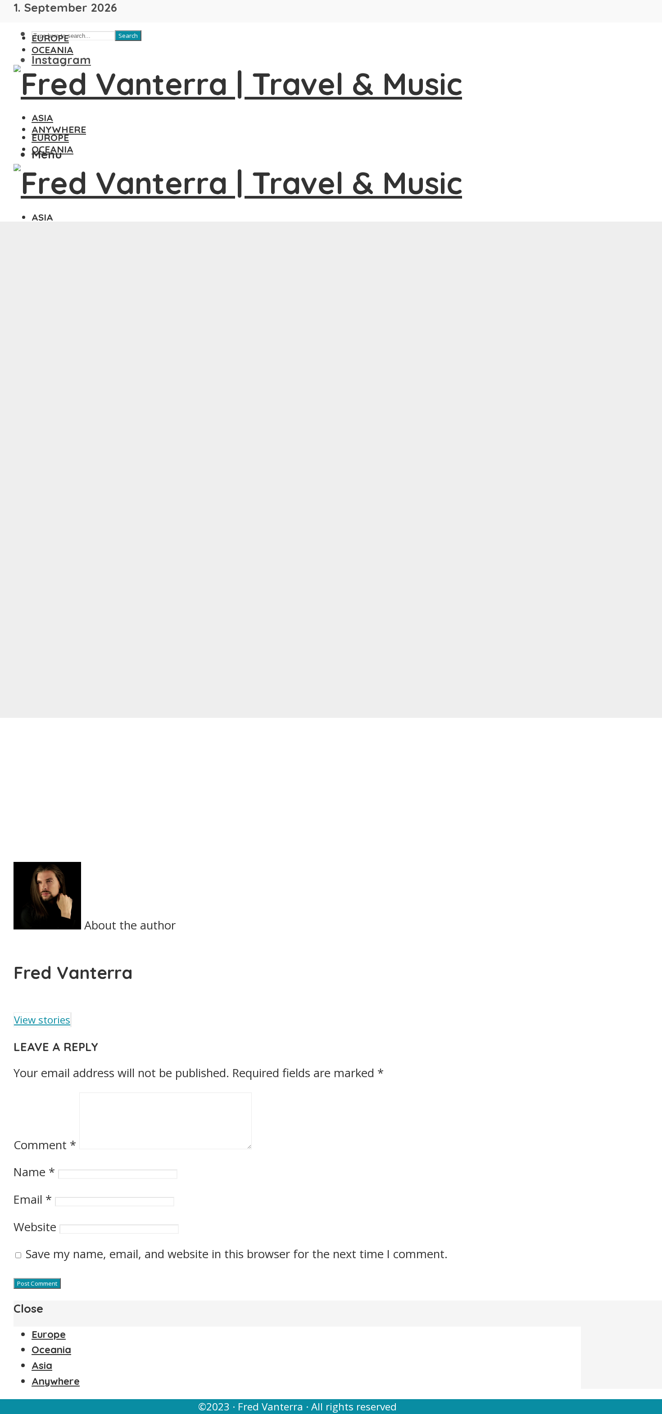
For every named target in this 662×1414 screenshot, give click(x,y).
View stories (42, 1020)
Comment (45, 1145)
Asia (42, 117)
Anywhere (59, 129)
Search (128, 36)
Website (35, 1227)
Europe (50, 38)
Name (34, 1172)
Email (33, 1199)
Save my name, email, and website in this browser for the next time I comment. (237, 1254)
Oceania (52, 49)
